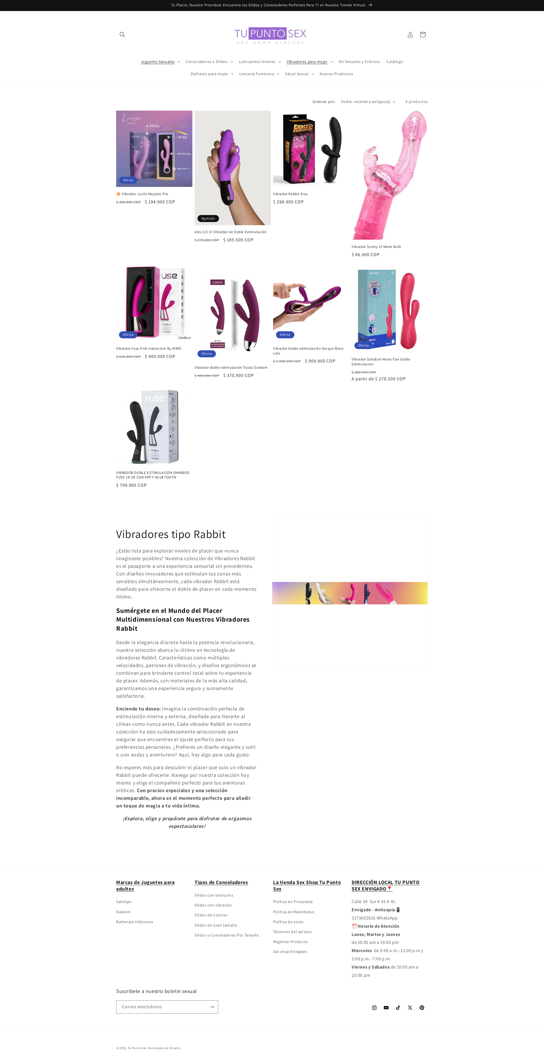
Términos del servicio (292, 931)
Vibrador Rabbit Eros (290, 194)
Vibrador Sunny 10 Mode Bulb (376, 246)
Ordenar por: (324, 101)
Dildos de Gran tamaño (216, 925)
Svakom (123, 911)
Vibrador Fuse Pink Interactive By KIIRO (148, 348)
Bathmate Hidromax (134, 921)
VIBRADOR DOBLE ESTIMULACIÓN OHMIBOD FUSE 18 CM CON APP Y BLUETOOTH (153, 475)
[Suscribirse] (211, 1007)
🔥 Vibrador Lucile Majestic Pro (142, 194)
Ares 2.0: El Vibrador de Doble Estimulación (231, 232)
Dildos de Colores (211, 914)
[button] (122, 34)
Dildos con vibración (213, 905)
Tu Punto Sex (137, 1048)
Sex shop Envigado (290, 951)
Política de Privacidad (293, 901)
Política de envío (288, 921)
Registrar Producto (290, 941)
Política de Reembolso (293, 911)
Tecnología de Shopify (164, 1048)
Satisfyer (124, 901)
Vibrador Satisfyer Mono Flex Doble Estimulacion (381, 361)
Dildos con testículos (214, 895)
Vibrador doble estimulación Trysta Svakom (231, 367)
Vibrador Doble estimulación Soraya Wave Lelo (308, 351)
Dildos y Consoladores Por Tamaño (227, 935)
